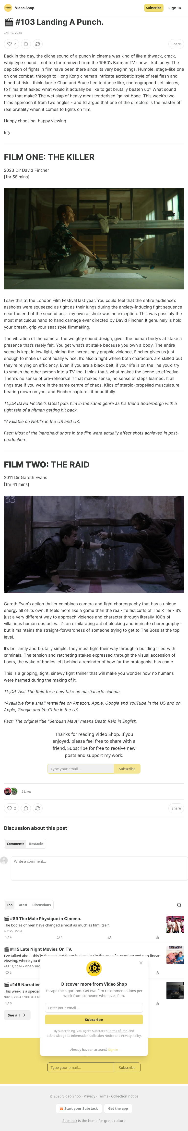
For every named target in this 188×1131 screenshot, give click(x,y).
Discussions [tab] (41, 905)
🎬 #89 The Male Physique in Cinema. (42, 918)
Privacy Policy (131, 1035)
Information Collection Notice (92, 1035)
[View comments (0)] (26, 44)
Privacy (89, 1096)
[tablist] (25, 844)
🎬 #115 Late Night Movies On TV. (38, 949)
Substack (69, 1120)
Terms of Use (117, 1030)
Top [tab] (9, 905)
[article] (94, 928)
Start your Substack (81, 1108)
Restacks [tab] (36, 844)
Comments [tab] (15, 844)
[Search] (179, 905)
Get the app (118, 1108)
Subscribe (154, 8)
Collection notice (124, 1096)
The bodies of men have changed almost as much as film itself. (57, 925)
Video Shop (33, 966)
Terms (103, 1096)
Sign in (174, 7)
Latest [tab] (22, 905)
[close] (141, 963)
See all (14, 1015)
